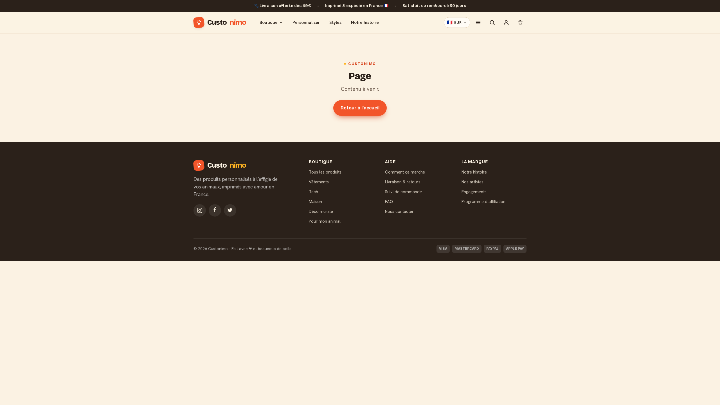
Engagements (474, 192)
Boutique (269, 22)
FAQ (389, 201)
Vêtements (319, 182)
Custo (226, 22)
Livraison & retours (402, 182)
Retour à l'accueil (360, 108)
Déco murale (321, 211)
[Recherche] (492, 22)
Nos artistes (472, 182)
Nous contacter (399, 211)
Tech (313, 192)
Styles (335, 22)
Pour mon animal (325, 221)
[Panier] (520, 22)
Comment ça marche (405, 172)
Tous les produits (325, 172)
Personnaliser (306, 22)
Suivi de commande (403, 192)
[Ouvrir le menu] (478, 22)
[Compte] (506, 22)
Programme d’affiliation (483, 201)
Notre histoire (365, 22)
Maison (315, 201)
